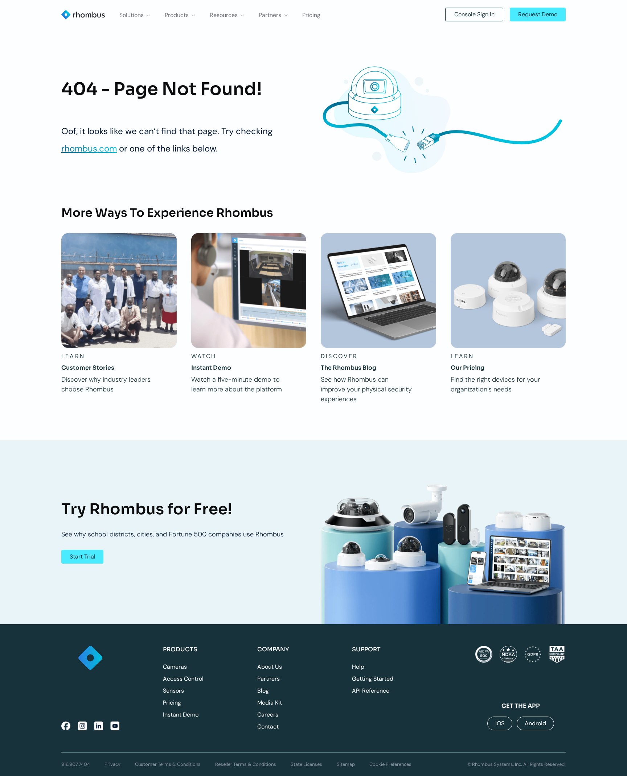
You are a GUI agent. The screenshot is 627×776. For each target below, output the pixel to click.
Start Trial (82, 556)
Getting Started (372, 678)
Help (358, 667)
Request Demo (537, 14)
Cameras (175, 667)
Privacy (112, 764)
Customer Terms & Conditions (168, 764)
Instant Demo (180, 714)
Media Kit (269, 702)
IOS (499, 723)
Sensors (173, 690)
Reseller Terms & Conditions (245, 764)
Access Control (183, 678)
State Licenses (306, 764)
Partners (268, 678)
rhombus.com (89, 148)
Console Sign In (474, 14)
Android (535, 723)
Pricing (172, 702)
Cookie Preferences (390, 764)
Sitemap (346, 764)
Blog (263, 690)
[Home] (90, 658)
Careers (267, 714)
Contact (268, 726)
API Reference (370, 690)
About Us (269, 667)
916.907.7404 (75, 764)
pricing (311, 15)
